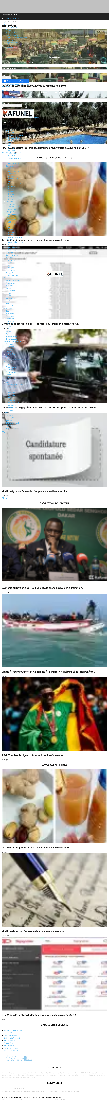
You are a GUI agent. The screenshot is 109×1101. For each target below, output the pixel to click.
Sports (6, 278)
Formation (11, 260)
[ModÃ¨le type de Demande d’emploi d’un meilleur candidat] (54, 450)
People (8, 331)
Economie (9, 166)
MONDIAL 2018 (11, 298)
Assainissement (13, 207)
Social (10, 265)
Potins (8, 334)
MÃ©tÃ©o (12, 209)
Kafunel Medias (11, 32)
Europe (10, 229)
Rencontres (12, 405)
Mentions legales (12, 35)
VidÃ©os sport (11, 428)
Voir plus (4, 498)
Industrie (11, 196)
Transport (9, 273)
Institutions (12, 250)
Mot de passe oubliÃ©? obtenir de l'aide (15, 84)
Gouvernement (13, 247)
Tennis (8, 303)
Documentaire (11, 372)
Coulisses (11, 400)
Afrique (10, 222)
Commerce (12, 181)
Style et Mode (11, 387)
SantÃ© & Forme (12, 255)
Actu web (9, 344)
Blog (5, 22)
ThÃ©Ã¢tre (12, 153)
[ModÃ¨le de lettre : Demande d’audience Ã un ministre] (54, 890)
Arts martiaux (10, 283)
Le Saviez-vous (13, 402)
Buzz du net (10, 316)
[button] (5, 122)
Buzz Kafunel (10, 313)
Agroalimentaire (13, 171)
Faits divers (8, 308)
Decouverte (8, 362)
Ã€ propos (6, 1091)
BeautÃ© (11, 176)
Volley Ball (9, 306)
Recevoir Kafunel (10, 48)
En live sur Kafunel (14, 138)
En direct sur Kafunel (15, 135)
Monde (10, 235)
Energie (11, 191)
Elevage (11, 189)
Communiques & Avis (13, 158)
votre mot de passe (8, 75)
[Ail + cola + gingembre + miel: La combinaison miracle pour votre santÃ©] (54, 806)
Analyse (8, 364)
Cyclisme (9, 288)
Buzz (8, 311)
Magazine (9, 382)
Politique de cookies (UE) (70, 1091)
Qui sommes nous (12, 27)
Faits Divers (10, 324)
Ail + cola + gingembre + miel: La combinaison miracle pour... (36, 847)
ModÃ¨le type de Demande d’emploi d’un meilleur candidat (35, 491)
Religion (11, 268)
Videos (6, 413)
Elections (11, 245)
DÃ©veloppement (14, 184)
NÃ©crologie (10, 329)
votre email (5, 103)
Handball (9, 293)
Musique (9, 420)
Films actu (9, 415)
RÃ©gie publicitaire (39, 1091)
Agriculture (12, 168)
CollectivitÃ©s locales (15, 242)
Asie (9, 227)
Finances (11, 194)
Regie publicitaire (12, 43)
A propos (9, 30)
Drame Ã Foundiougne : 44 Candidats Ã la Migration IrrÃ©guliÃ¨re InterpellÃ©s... (49, 671)
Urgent (10, 140)
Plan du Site (10, 40)
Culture (8, 143)
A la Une (9, 130)
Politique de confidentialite (17, 37)
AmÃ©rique (12, 224)
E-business (10, 346)
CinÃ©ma (11, 151)
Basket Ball (10, 285)
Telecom (9, 357)
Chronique (9, 369)
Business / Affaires (14, 179)
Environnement (11, 204)
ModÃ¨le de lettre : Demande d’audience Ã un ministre (33, 931)
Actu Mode (12, 390)
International (10, 219)
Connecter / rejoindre (11, 18)
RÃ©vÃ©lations (11, 336)
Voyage (11, 410)
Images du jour (11, 380)
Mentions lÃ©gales (18, 1088)
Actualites (7, 128)
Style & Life (12, 408)
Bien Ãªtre (11, 395)
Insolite (8, 326)
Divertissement (11, 321)
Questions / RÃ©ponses (14, 385)
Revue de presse (12, 252)
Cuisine (10, 397)
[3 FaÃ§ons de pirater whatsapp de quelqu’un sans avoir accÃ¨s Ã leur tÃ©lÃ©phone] (54, 974)
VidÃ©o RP (10, 425)
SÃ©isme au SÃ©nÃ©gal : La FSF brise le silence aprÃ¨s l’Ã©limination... (43, 588)
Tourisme (11, 270)
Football (8, 296)
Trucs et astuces (12, 339)
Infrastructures (13, 275)
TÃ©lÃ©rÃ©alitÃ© (12, 423)
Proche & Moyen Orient (16, 237)
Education (9, 201)
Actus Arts (11, 148)
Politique (9, 240)
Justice (10, 263)
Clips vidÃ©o (10, 418)
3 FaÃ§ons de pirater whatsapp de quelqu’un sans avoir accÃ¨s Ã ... (40, 1015)
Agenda (11, 161)
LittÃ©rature (12, 156)
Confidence (10, 319)
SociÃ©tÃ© (10, 257)
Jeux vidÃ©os (11, 354)
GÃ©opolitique (11, 212)
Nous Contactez (53, 1091)
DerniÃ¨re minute (14, 133)
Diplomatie (12, 217)
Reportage (9, 374)
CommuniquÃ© (13, 163)
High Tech (9, 349)
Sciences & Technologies (12, 341)
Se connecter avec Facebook (17, 81)
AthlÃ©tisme (10, 291)
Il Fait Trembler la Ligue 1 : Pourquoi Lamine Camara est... (34, 755)
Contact (6, 45)
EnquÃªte (9, 377)
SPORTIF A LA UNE (13, 280)
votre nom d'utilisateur (9, 68)
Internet (8, 352)
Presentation (8, 25)
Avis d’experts (11, 367)
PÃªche (10, 199)
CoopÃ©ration (13, 214)
